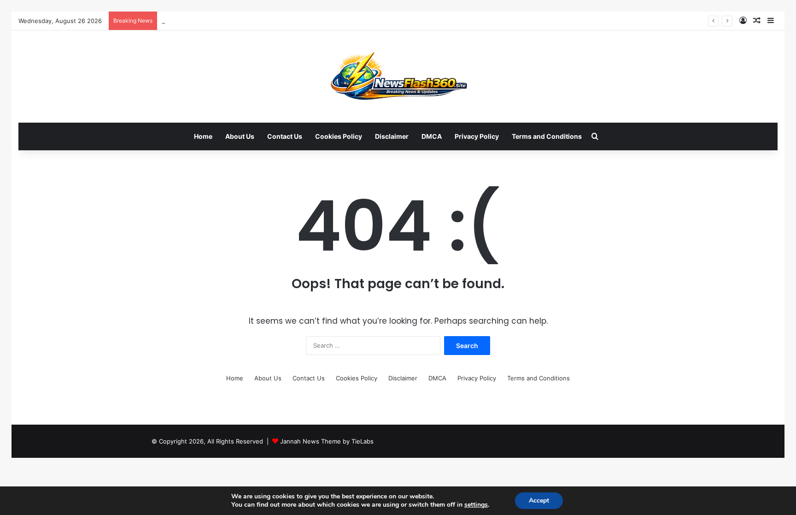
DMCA (431, 136)
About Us (239, 136)
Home (203, 136)
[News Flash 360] (398, 76)
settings (476, 505)
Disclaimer (392, 136)
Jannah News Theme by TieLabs (327, 441)
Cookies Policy (338, 136)
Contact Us (284, 136)
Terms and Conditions (547, 136)
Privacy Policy (477, 136)
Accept (539, 500)
